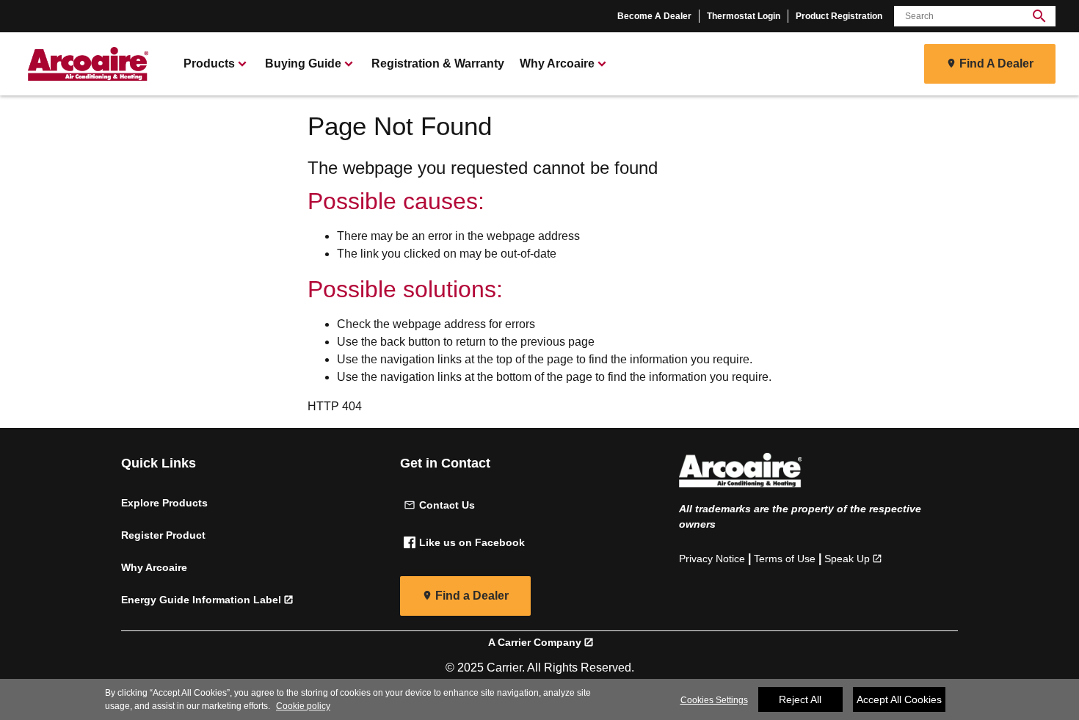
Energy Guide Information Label (201, 600)
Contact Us (447, 505)
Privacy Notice (712, 558)
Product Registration (839, 16)
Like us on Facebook (472, 542)
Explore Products (164, 503)
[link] (85, 64)
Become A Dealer (654, 16)
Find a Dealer (472, 595)
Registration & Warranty (437, 63)
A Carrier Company (534, 642)
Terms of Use (784, 558)
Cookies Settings (714, 700)
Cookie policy (303, 706)
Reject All (800, 699)
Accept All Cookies (899, 699)
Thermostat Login (743, 16)
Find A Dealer (996, 63)
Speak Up (847, 558)
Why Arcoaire (154, 567)
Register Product (163, 535)
